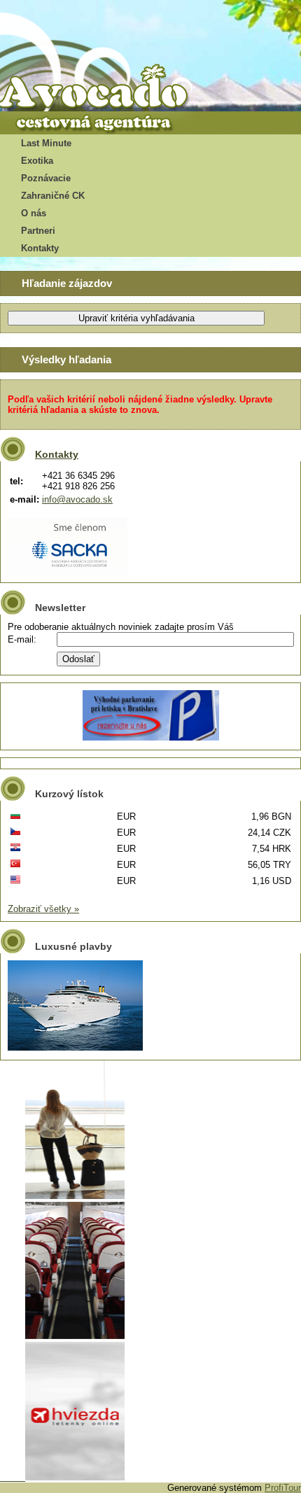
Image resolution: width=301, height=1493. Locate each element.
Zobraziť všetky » (43, 909)
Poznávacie (46, 178)
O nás (33, 213)
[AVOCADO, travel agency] (105, 88)
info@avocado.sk (77, 499)
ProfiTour (283, 1488)
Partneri (38, 230)
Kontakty (40, 248)
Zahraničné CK (53, 195)
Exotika (37, 160)
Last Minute (46, 143)
